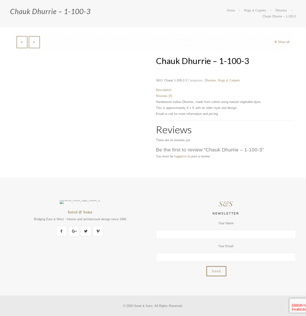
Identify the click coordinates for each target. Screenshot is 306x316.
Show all (284, 42)
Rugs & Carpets (255, 10)
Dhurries (281, 10)
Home (231, 10)
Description (163, 90)
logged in (180, 156)
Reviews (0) (164, 96)
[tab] (224, 90)
